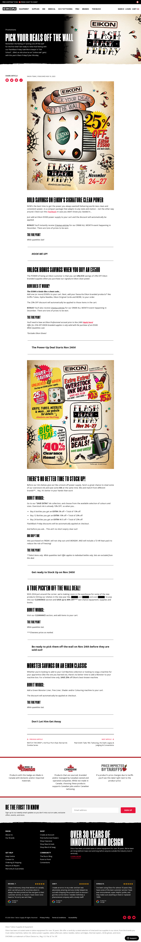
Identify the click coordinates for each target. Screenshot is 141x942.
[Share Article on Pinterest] (16, 80)
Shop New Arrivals (47, 844)
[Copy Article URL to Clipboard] (21, 80)
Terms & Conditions (59, 918)
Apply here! (88, 322)
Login (128, 9)
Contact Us (9, 859)
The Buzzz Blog (46, 856)
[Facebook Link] (124, 917)
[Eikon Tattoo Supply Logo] (9, 9)
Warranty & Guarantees (14, 869)
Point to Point (45, 859)
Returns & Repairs (12, 865)
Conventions (45, 862)
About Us (9, 835)
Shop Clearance (46, 841)
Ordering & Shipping (13, 862)
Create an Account (47, 835)
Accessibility (72, 918)
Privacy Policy (45, 918)
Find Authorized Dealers (49, 838)
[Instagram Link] (129, 917)
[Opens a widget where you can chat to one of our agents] (132, 938)
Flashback (52, 211)
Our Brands (9, 838)
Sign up (128, 810)
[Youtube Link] (134, 917)
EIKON (8, 936)
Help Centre (10, 856)
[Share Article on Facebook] (7, 80)
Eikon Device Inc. (32, 936)
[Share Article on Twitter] (11, 80)
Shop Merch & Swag (48, 847)
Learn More (75, 857)
